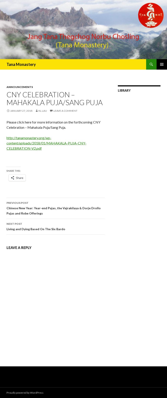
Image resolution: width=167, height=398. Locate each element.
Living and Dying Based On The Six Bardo (36, 226)
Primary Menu (162, 64)
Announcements (20, 87)
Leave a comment (65, 110)
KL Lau (42, 110)
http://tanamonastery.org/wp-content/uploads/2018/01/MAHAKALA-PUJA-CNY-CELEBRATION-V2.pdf (46, 143)
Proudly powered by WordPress (25, 392)
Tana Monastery (21, 64)
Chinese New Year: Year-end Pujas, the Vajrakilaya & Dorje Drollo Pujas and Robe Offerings (54, 208)
